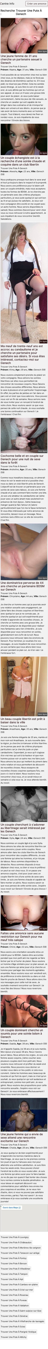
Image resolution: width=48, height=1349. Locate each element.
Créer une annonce (36, 3)
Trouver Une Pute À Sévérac (14, 1316)
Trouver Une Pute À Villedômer (15, 1268)
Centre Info (7, 3)
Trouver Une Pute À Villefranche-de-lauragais (22, 1321)
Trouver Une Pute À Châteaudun (16, 1242)
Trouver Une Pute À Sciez (13, 1326)
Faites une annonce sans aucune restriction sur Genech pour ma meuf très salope (22, 937)
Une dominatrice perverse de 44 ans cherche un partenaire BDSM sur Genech (23, 586)
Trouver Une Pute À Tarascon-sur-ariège (20, 1253)
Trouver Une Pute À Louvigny (15, 1237)
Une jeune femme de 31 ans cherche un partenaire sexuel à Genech (21, 59)
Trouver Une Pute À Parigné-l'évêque (18, 1332)
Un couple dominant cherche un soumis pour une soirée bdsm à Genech (22, 1033)
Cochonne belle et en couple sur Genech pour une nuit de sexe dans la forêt (22, 459)
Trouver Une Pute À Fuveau (14, 1300)
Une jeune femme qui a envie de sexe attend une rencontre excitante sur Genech (22, 1138)
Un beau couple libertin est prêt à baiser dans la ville (23, 720)
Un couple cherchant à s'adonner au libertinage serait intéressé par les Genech (23, 828)
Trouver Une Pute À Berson (14, 1263)
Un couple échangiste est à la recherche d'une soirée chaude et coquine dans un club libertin (23, 161)
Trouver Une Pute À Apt (12, 1279)
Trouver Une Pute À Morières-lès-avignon (21, 1247)
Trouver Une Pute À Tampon (14, 1274)
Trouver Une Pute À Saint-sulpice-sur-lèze (21, 1311)
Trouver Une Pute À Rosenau (14, 1295)
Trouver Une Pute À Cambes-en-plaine (19, 1284)
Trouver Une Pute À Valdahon (15, 1305)
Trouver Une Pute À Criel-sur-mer (17, 1289)
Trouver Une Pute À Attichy (13, 1337)
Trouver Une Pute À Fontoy (13, 1258)
